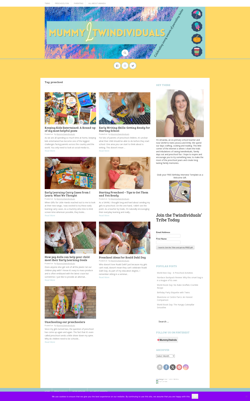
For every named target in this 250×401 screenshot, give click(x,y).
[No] (246, 396)
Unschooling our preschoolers (65, 322)
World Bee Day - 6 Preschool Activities (175, 272)
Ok (195, 396)
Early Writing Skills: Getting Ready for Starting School (124, 129)
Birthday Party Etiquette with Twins (173, 292)
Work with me (78, 391)
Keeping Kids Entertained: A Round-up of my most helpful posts (70, 129)
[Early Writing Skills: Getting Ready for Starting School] (124, 108)
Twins (47, 3)
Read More (50, 150)
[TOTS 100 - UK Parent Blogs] (168, 379)
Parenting (78, 3)
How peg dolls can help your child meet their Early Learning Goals (67, 258)
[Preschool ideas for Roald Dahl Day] (124, 237)
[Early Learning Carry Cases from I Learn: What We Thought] (70, 172)
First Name (161, 239)
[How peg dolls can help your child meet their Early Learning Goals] (70, 237)
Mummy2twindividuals (66, 134)
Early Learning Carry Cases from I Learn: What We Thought (67, 194)
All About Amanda (97, 3)
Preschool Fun (62, 3)
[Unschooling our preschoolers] (70, 302)
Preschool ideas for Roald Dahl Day (122, 257)
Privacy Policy (60, 391)
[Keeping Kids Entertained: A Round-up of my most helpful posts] (70, 108)
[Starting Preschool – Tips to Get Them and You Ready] (124, 172)
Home (47, 391)
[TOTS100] (161, 382)
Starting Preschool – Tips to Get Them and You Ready (123, 194)
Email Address (163, 232)
